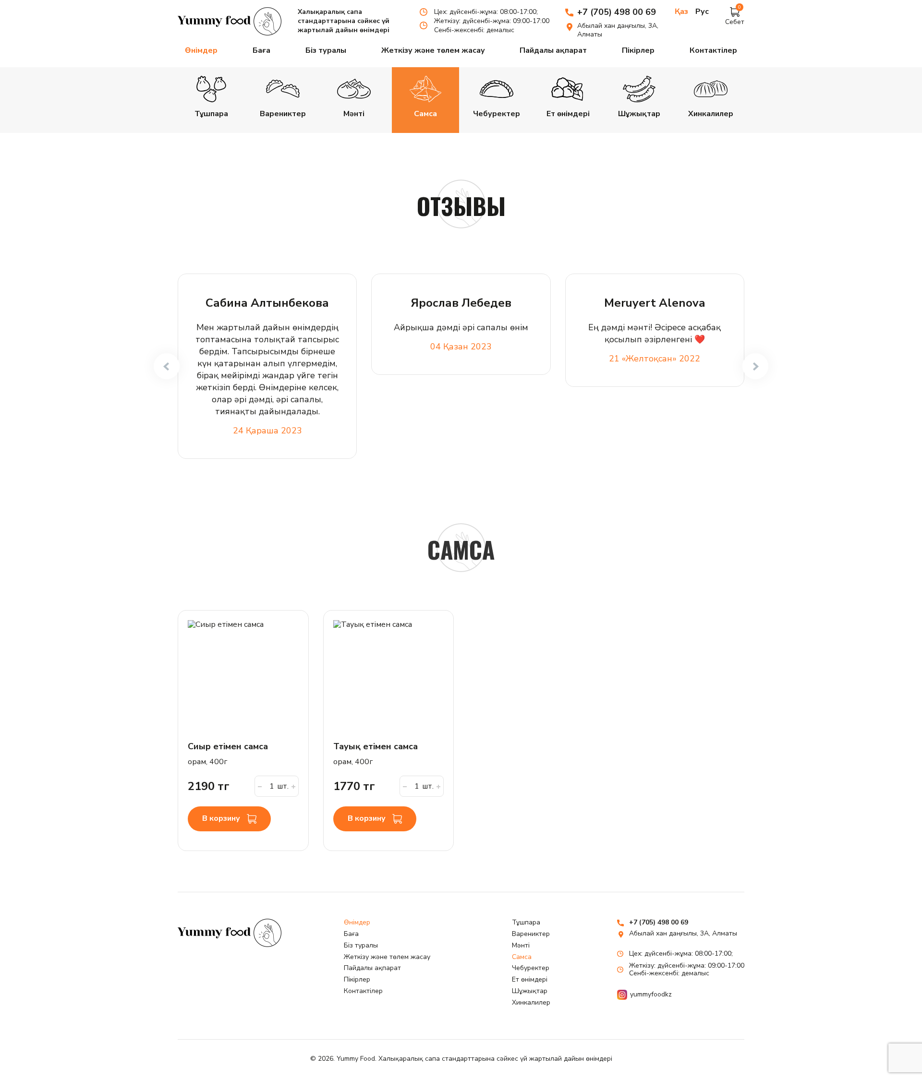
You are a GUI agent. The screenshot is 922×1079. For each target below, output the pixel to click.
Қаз (681, 11)
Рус (702, 11)
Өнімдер (201, 50)
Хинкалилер (531, 1002)
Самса (522, 956)
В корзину (222, 818)
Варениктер (531, 933)
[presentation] (167, 366)
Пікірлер (638, 50)
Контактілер (713, 50)
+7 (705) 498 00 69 (616, 12)
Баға (261, 50)
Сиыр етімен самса (228, 746)
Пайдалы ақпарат (553, 50)
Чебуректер (530, 967)
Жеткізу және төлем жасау (433, 50)
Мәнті (521, 945)
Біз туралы (325, 50)
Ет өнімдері (529, 979)
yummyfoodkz (651, 994)
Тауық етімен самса (375, 746)
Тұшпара (526, 922)
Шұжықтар (529, 990)
